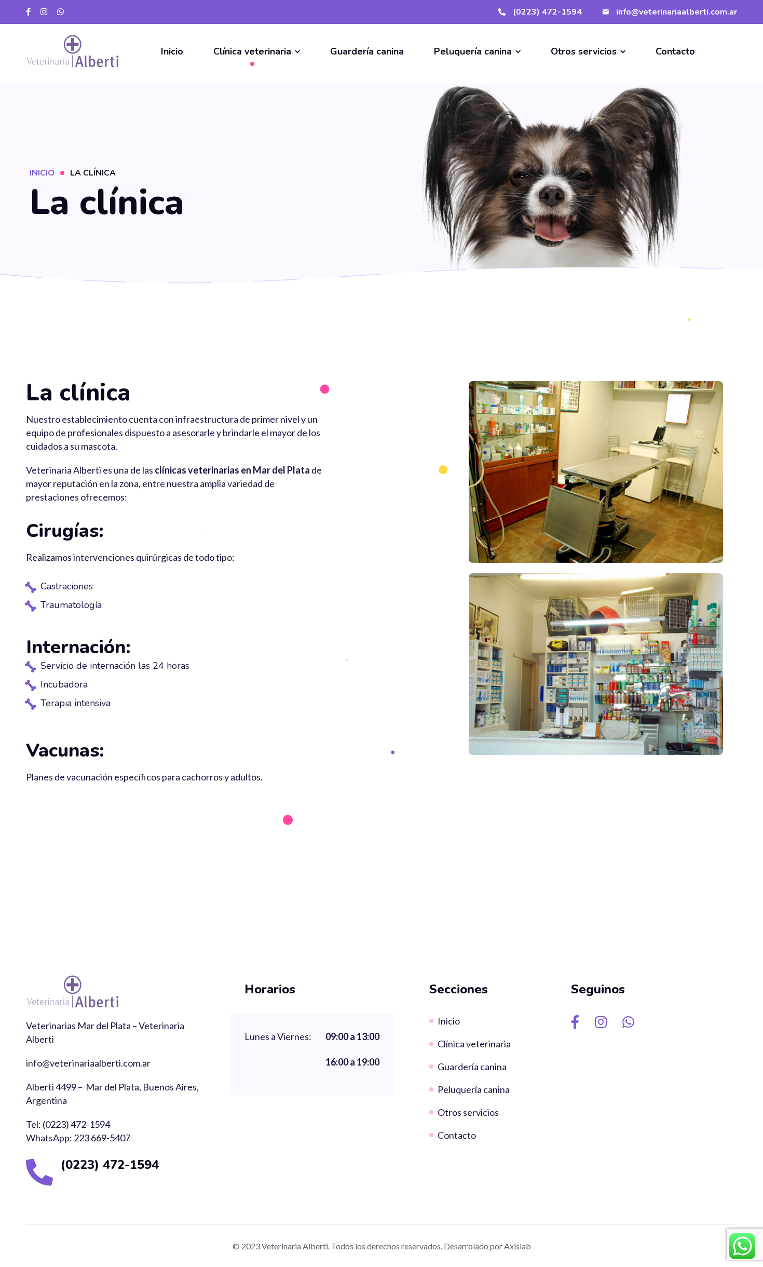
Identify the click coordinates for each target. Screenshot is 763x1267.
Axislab (517, 1246)
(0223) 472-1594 (110, 1164)
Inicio (42, 173)
